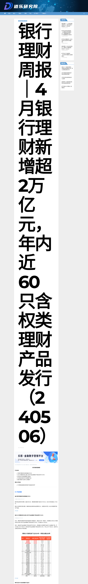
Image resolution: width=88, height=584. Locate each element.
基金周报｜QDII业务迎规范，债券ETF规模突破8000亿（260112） (67, 47)
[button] (84, 13)
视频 (25, 13)
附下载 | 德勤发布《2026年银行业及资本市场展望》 (67, 40)
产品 (30, 13)
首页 (9, 13)
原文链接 (16, 510)
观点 (14, 13)
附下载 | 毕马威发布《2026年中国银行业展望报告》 (67, 55)
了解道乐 (44, 13)
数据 (20, 13)
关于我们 (36, 13)
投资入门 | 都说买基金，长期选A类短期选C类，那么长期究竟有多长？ (67, 68)
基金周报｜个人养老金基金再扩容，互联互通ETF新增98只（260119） (67, 25)
